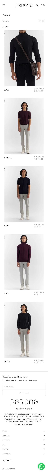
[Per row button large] (39, 21)
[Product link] (24, 62)
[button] (36, 5)
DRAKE (7, 362)
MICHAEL (8, 158)
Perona (12, 468)
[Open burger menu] (4, 5)
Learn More (28, 424)
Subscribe (24, 393)
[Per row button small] (43, 21)
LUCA (6, 90)
